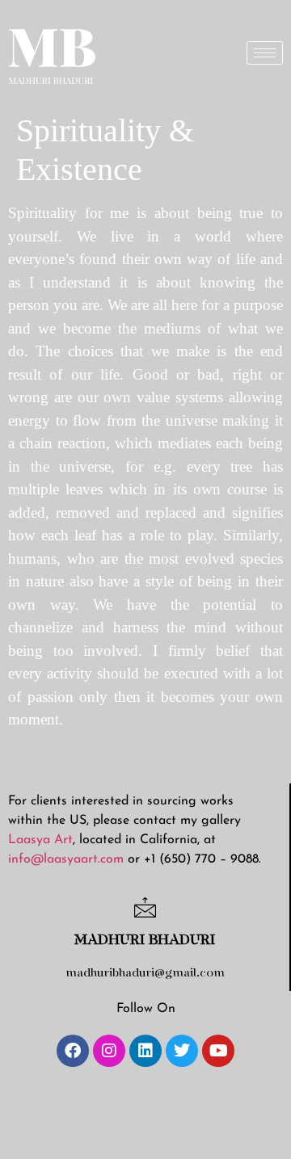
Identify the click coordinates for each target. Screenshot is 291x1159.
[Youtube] (218, 1051)
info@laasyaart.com (66, 859)
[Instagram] (109, 1051)
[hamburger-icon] (265, 53)
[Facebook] (73, 1051)
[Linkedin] (145, 1051)
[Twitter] (182, 1051)
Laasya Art (40, 840)
